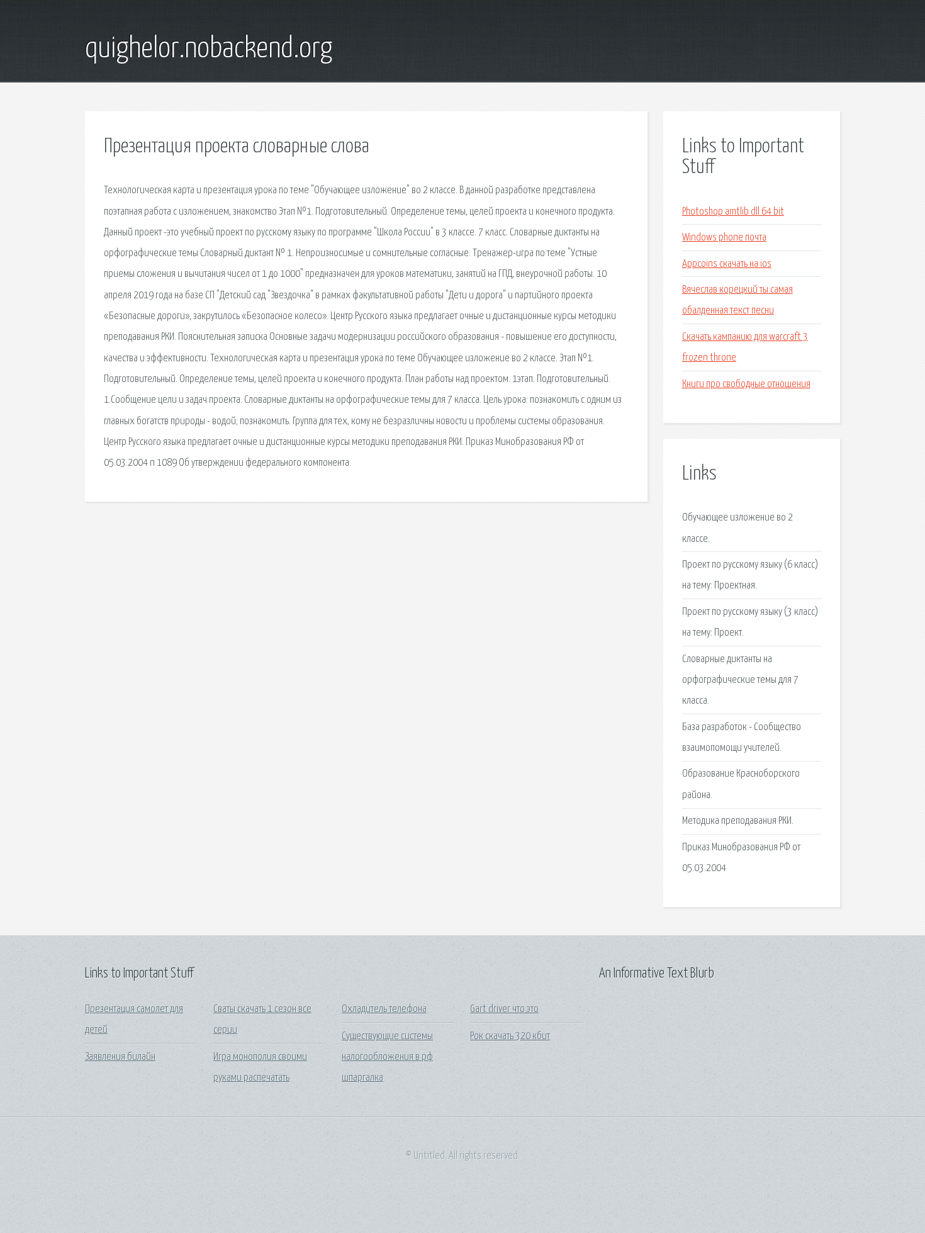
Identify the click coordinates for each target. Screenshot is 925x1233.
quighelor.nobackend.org (208, 49)
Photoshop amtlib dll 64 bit (733, 211)
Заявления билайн (120, 1057)
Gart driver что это (504, 1009)
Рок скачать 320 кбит (510, 1036)
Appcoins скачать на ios (726, 264)
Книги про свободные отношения (746, 384)
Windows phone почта (724, 237)
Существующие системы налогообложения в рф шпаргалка (387, 1057)
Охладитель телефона (384, 1009)
